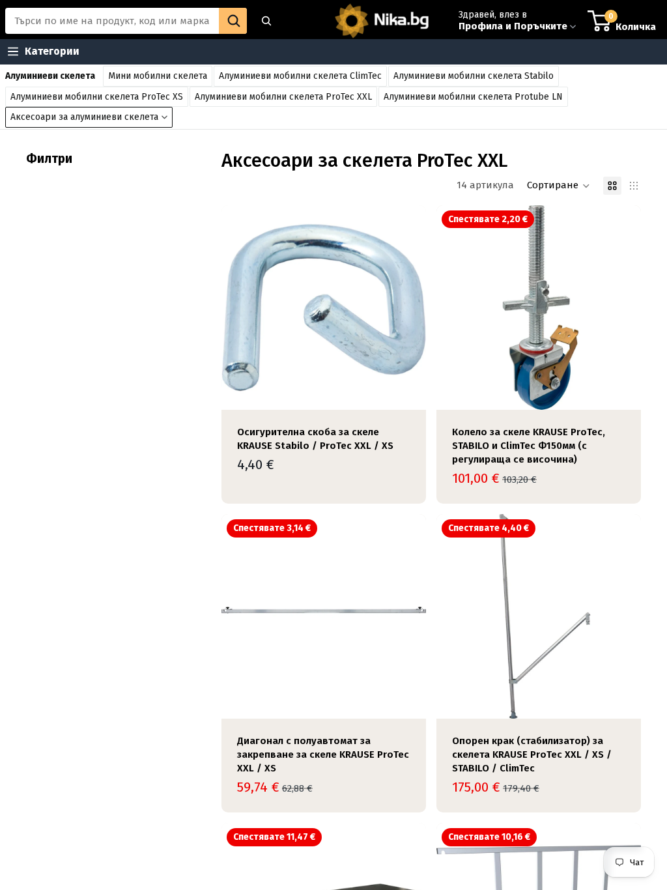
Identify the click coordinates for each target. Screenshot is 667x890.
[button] (558, 185)
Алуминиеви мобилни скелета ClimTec (300, 75)
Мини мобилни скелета (157, 75)
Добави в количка (417, 389)
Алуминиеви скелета (50, 75)
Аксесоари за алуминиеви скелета (84, 116)
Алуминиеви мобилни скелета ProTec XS (96, 96)
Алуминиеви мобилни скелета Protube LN (473, 96)
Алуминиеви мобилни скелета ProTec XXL (283, 96)
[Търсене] (266, 21)
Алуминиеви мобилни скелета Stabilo (473, 75)
